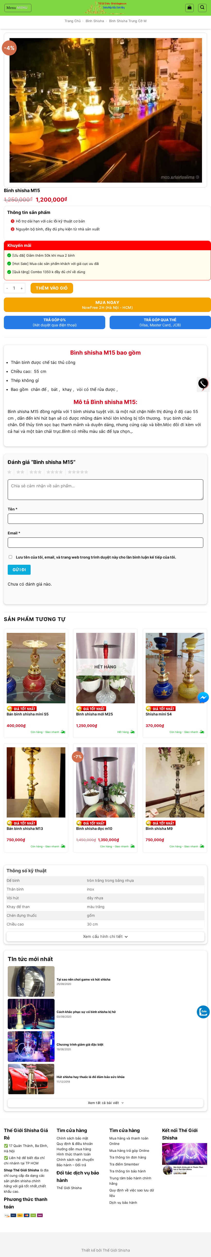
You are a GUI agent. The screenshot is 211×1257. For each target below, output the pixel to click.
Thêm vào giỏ (52, 288)
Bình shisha (95, 21)
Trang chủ (73, 21)
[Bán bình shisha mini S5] (36, 668)
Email (14, 533)
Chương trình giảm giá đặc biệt (80, 1044)
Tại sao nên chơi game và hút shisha (83, 979)
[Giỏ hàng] (189, 8)
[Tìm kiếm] (202, 8)
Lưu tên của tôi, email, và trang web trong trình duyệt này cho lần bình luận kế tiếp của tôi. (96, 557)
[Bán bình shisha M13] (36, 782)
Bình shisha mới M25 (94, 714)
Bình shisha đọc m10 (94, 828)
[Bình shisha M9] (175, 782)
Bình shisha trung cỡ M (127, 21)
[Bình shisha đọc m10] (105, 782)
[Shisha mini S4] (175, 668)
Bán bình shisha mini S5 (28, 714)
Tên (12, 509)
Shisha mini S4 (159, 714)
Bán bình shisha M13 (25, 828)
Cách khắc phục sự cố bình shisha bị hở (86, 1012)
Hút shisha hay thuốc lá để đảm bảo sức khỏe (91, 1077)
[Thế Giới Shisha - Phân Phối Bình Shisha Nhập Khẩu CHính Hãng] (105, 8)
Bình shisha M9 (159, 828)
